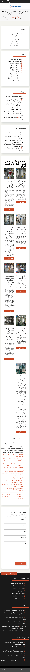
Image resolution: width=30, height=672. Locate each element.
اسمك (24, 525)
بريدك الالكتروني (22, 531)
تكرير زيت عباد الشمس (15, 59)
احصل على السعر (21, 202)
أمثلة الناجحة (18, 39)
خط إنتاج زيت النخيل (16, 65)
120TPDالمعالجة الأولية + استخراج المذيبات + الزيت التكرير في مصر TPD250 (13, 113)
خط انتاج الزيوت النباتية (15, 41)
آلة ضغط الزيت (17, 36)
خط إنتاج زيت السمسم (15, 63)
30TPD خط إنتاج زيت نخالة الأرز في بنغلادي (14, 630)
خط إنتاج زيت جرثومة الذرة (14, 69)
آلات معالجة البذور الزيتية (15, 34)
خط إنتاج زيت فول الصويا (15, 75)
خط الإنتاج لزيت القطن (15, 73)
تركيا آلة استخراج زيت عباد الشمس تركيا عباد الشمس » (18, 496)
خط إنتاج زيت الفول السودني (14, 61)
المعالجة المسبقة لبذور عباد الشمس (12, 78)
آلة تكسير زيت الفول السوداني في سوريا (13, 471)
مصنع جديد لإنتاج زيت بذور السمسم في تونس (12, 660)
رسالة (25, 543)
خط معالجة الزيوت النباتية (15, 43)
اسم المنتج (23, 519)
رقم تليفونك (23, 537)
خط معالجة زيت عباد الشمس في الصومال (13, 458)
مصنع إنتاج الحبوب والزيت (15, 45)
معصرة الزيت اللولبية (16, 71)
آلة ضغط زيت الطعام (16, 37)
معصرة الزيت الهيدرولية (15, 67)
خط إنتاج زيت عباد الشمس (14, 76)
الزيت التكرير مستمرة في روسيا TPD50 (14, 610)
